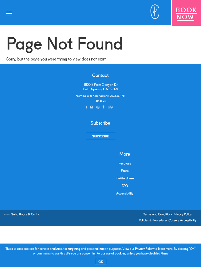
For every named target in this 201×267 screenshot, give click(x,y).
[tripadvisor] (110, 107)
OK (100, 261)
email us (100, 100)
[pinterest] (97, 107)
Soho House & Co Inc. (26, 214)
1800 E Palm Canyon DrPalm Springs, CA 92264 (100, 86)
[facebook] (86, 107)
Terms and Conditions (157, 214)
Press (125, 170)
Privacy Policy (144, 248)
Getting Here (125, 178)
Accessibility (124, 193)
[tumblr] (103, 107)
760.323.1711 (117, 95)
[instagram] (91, 107)
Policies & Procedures (153, 220)
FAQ (125, 185)
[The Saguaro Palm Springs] (152, 13)
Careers (174, 220)
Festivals (125, 163)
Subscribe (100, 136)
